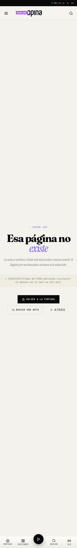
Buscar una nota (27, 309)
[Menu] (6, 13)
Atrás (59, 310)
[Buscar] (71, 13)
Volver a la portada (40, 299)
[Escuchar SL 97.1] (38, 542)
